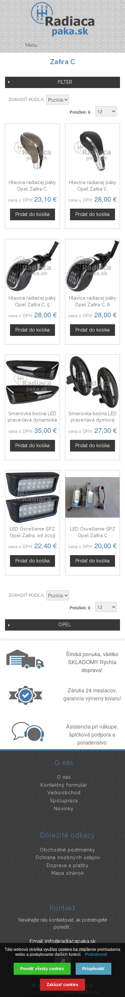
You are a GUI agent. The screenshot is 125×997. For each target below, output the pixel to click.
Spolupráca (64, 800)
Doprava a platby (68, 865)
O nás (64, 777)
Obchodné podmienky (67, 849)
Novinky (64, 808)
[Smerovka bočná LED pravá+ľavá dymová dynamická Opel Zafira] (92, 382)
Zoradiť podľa (26, 99)
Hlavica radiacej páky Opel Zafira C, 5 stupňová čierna (32, 304)
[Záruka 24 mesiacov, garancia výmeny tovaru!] (27, 703)
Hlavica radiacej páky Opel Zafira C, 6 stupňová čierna (92, 304)
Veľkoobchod (64, 792)
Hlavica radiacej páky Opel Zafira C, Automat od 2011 (92, 189)
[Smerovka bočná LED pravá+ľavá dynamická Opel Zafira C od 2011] (32, 382)
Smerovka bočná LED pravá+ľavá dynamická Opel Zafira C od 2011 (32, 420)
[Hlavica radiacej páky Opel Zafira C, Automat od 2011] (92, 151)
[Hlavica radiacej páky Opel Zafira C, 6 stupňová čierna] (92, 266)
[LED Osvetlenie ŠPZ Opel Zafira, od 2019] (32, 497)
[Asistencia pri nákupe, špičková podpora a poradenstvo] (27, 739)
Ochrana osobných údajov (67, 857)
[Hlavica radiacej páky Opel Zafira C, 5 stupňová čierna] (32, 266)
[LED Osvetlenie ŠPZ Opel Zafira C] (92, 497)
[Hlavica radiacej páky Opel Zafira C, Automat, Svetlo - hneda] (32, 151)
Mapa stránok (67, 873)
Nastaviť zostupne (75, 100)
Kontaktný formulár (63, 785)
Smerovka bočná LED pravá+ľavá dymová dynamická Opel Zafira (92, 420)
